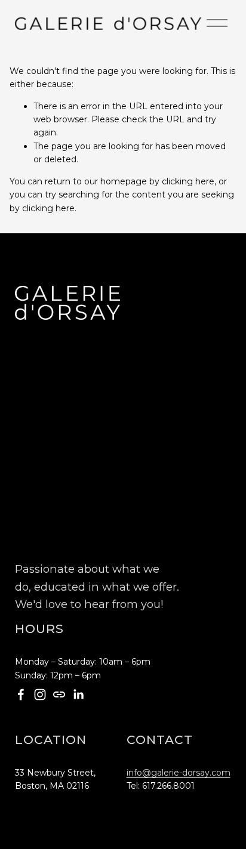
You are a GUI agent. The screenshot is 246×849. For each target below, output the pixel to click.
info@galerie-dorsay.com (178, 772)
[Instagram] (40, 694)
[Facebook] (21, 694)
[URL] (59, 694)
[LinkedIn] (78, 694)
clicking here (188, 181)
